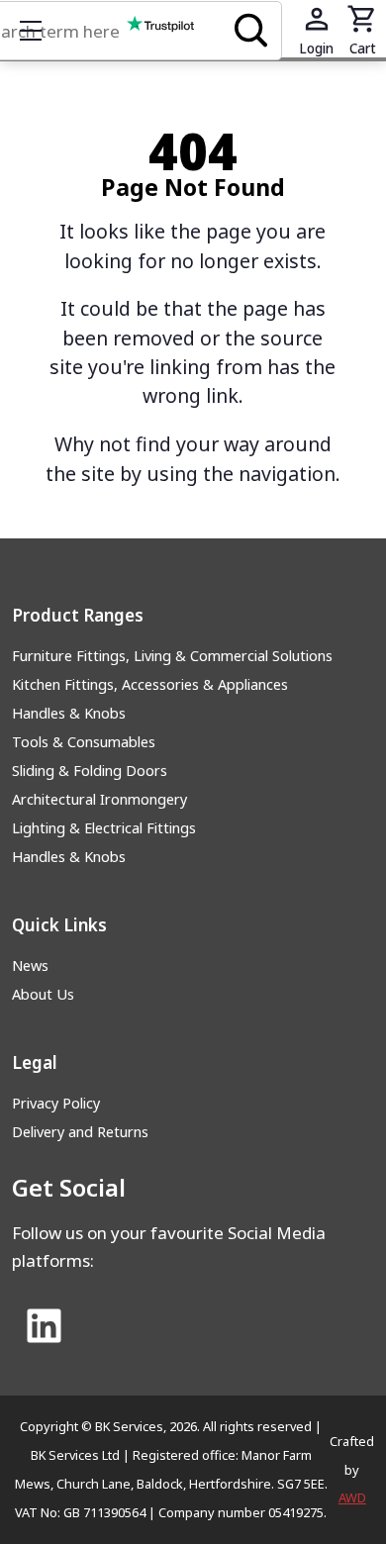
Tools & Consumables (83, 741)
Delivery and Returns (80, 1131)
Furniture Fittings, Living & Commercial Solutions (172, 655)
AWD (352, 1497)
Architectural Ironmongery (99, 799)
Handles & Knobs (69, 713)
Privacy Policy (56, 1103)
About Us (43, 994)
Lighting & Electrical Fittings (104, 828)
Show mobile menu (30, 30)
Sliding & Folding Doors (89, 770)
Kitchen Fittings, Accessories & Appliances (150, 684)
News (30, 965)
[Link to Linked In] (44, 1327)
